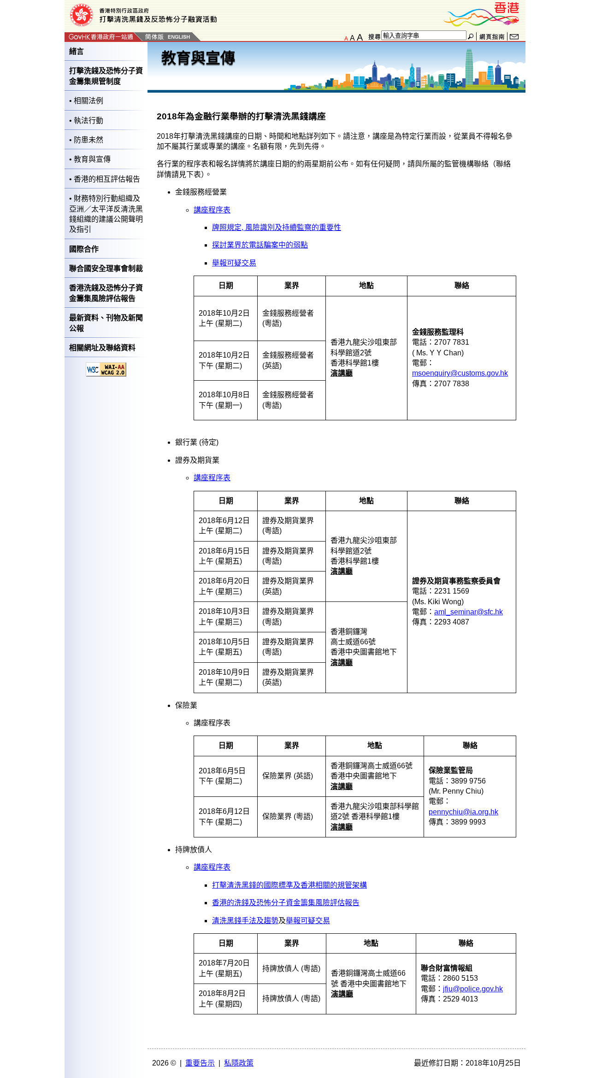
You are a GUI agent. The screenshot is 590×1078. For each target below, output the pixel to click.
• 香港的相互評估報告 (104, 179)
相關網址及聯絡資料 (102, 348)
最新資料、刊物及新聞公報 (106, 323)
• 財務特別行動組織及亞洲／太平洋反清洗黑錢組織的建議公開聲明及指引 (106, 213)
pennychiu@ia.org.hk (463, 812)
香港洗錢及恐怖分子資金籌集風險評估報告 (106, 293)
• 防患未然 (86, 140)
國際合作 (84, 249)
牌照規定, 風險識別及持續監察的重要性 (276, 227)
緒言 (76, 51)
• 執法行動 (86, 120)
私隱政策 (239, 1063)
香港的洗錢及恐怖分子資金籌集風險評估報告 (286, 903)
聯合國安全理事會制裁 (106, 268)
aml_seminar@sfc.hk (468, 612)
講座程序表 (212, 210)
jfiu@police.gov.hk (473, 989)
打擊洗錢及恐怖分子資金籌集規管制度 (106, 76)
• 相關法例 (86, 101)
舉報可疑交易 (234, 263)
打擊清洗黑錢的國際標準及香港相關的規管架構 (289, 885)
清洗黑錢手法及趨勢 (245, 921)
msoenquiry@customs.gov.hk (460, 373)
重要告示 (200, 1063)
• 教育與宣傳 (90, 159)
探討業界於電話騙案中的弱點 (260, 245)
